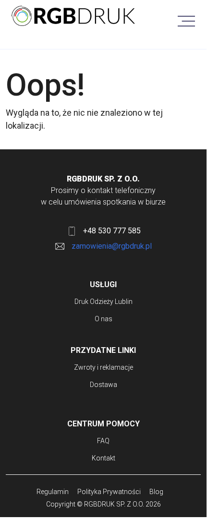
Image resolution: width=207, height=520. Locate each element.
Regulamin (53, 492)
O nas (103, 319)
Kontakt (103, 458)
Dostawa (103, 384)
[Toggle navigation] (186, 17)
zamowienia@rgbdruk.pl (112, 246)
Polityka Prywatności (109, 492)
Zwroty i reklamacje (103, 367)
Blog (156, 492)
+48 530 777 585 (112, 230)
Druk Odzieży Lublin (103, 301)
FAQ (103, 441)
